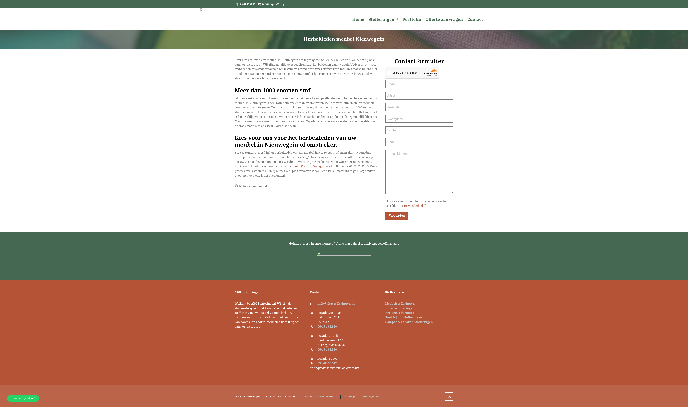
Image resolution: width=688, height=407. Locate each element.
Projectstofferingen (400, 313)
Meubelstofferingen (400, 304)
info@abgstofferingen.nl (276, 4)
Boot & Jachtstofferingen (403, 317)
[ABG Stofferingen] (226, 19)
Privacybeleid (371, 396)
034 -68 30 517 (327, 363)
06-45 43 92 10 (247, 4)
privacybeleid (413, 206)
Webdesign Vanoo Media (320, 396)
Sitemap (349, 396)
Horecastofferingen (399, 308)
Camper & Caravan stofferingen (409, 322)
